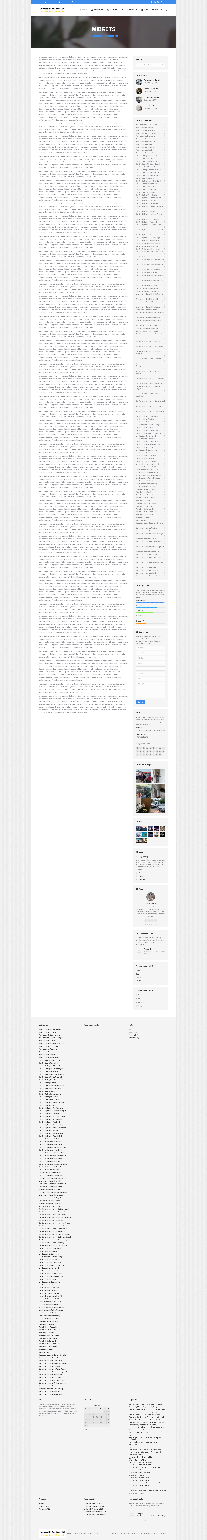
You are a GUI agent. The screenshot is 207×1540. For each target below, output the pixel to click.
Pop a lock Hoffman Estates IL (50, 1335)
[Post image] (139, 82)
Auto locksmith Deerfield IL (48, 1032)
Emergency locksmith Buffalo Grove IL (52, 1178)
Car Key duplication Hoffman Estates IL (53, 1116)
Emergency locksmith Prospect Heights (53, 1192)
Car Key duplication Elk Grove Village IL (52, 1111)
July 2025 (42, 1503)
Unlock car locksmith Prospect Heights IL (53, 1380)
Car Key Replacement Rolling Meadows (52, 1167)
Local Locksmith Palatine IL (48, 1271)
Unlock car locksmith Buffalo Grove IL (52, 1355)
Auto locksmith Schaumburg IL (50, 1052)
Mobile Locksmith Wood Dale (49, 1319)
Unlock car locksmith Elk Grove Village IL (53, 1363)
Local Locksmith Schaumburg (49, 1282)
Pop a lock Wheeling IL (47, 1349)
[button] (145, 924)
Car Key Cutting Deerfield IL (48, 1063)
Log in (131, 1029)
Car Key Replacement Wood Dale (50, 1175)
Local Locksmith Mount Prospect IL (51, 1265)
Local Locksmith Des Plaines (49, 1254)
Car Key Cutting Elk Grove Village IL (51, 1069)
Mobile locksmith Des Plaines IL (50, 1304)
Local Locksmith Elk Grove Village (51, 1257)
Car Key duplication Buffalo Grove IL (51, 1102)
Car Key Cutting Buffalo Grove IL (50, 1060)
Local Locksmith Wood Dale (49, 1288)
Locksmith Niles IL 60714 (48, 1290)
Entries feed (133, 1032)
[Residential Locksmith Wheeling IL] (158, 776)
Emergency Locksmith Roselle (49, 1201)
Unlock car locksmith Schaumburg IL (52, 1389)
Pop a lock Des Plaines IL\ (48, 1327)
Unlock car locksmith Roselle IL (50, 1386)
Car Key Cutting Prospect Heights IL (51, 1086)
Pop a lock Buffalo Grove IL (48, 1321)
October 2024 (43, 1506)
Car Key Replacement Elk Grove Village (52, 1147)
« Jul (85, 1430)
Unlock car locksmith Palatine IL (50, 1377)
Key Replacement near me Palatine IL (52, 1231)
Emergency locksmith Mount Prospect (52, 1184)
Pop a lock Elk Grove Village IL (49, 1330)
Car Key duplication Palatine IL (49, 1122)
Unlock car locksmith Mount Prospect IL (53, 1372)
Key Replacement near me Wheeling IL (52, 1243)
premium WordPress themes (89, 1533)
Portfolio (141, 1002)
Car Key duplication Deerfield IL (50, 1105)
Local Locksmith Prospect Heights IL (52, 1274)
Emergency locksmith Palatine (49, 1189)
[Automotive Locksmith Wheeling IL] (143, 776)
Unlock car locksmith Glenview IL (50, 1366)
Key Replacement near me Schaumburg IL (53, 1240)
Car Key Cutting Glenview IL (48, 1071)
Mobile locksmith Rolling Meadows (51, 1310)
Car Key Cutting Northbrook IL (49, 1083)
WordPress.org (134, 1038)
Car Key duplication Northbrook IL (51, 1119)
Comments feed (134, 1035)
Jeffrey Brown (151, 904)
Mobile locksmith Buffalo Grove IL (51, 1302)
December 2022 (44, 1509)
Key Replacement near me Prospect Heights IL (55, 1234)
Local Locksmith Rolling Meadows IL (52, 1276)
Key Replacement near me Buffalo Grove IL (54, 1209)
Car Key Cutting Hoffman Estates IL (51, 1074)
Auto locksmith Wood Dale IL (49, 1057)
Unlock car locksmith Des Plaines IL (51, 1361)
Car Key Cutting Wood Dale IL (49, 1100)
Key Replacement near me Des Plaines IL (53, 1215)
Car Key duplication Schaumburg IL (51, 1133)
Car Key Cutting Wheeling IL (48, 1097)
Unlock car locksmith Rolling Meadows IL (53, 1383)
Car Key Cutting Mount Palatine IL (51, 1077)
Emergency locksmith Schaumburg (51, 1203)
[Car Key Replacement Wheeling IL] (143, 791)
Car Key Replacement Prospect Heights (53, 1164)
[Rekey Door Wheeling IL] (143, 805)
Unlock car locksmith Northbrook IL (51, 1375)
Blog (139, 999)
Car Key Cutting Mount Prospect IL (51, 1080)
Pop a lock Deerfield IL (47, 1324)
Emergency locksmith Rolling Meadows (52, 1198)
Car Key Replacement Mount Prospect (52, 1156)
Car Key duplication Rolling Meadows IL (53, 1128)
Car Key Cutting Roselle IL (48, 1091)
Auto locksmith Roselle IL (48, 1049)
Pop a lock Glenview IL (47, 1333)
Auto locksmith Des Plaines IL (49, 1035)
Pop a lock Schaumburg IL (48, 1347)
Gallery (140, 1006)
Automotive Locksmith (152, 80)
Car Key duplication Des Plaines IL (51, 1108)
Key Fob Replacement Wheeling (50, 1206)
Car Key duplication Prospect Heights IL (53, 1125)
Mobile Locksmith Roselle (48, 1313)
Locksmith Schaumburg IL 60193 (50, 1296)
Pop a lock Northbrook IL (47, 1341)
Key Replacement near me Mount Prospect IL (55, 1226)
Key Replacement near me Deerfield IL (52, 1212)
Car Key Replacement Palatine (49, 1161)
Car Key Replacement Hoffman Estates (53, 1153)
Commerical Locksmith (152, 97)
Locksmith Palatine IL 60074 (49, 1293)
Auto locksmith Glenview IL (48, 1041)
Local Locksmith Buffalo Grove (50, 1248)
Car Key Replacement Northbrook (51, 1159)
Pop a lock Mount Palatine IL (49, 1338)
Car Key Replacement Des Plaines (51, 1144)
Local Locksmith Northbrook (49, 1268)
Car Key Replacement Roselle (49, 1170)
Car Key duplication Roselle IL (49, 1130)
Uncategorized (44, 1352)
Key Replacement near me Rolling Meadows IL (55, 1237)
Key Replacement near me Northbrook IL (53, 1229)
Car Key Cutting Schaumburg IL (50, 1094)
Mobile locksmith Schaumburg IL (50, 1316)
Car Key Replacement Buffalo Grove (51, 1139)
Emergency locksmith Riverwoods (51, 1195)
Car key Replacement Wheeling (50, 1173)
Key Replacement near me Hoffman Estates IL (55, 1223)
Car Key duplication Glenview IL (50, 1114)
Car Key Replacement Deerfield (50, 1142)
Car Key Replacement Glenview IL (50, 1150)
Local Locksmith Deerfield (48, 1251)
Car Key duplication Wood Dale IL (50, 1136)
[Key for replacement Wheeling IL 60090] (158, 805)
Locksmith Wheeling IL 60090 (49, 1299)
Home (140, 995)
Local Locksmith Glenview (48, 1260)
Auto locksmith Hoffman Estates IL (51, 1043)
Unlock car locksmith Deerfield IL (50, 1358)
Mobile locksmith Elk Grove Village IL (52, 1307)
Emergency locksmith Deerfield (50, 1181)
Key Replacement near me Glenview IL (52, 1220)
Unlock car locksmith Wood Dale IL (51, 1394)
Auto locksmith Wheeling (47, 1055)
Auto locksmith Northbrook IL (49, 1046)
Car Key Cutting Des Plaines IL (49, 1066)
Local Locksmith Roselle (47, 1279)
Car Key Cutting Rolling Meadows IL (51, 1088)
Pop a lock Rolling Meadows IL (49, 1344)
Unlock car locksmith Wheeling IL (50, 1392)
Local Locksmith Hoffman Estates (51, 1262)
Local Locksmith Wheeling (48, 1285)
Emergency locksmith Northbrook (51, 1187)
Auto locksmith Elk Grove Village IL (51, 1038)
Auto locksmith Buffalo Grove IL (50, 1029)
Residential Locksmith (151, 89)
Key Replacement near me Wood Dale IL (53, 1246)
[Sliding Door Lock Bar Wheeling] (158, 791)
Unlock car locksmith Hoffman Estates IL (53, 1369)
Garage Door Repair (151, 106)
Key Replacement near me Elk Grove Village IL (55, 1217)
